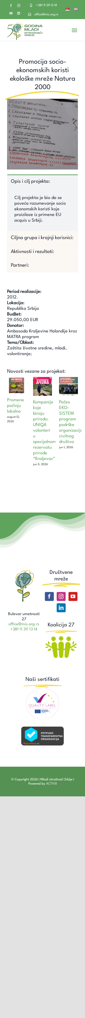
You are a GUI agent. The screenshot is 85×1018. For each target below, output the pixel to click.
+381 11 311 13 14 (46, 5)
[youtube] (11, 13)
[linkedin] (18, 13)
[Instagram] (61, 596)
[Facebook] (49, 596)
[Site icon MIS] (24, 571)
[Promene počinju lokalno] (16, 385)
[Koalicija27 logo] (61, 637)
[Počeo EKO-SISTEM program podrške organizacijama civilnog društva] (68, 386)
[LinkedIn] (61, 607)
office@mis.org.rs (46, 14)
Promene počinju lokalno (15, 406)
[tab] (42, 181)
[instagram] (18, 5)
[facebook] (11, 5)
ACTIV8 (51, 783)
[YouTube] (72, 596)
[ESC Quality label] (42, 690)
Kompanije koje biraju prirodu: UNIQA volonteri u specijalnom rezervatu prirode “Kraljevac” (44, 430)
